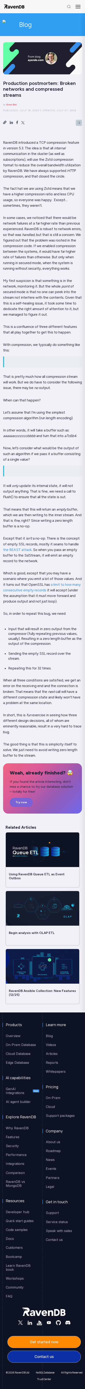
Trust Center (44, 1379)
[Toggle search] (68, 6)
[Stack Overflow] (39, 1322)
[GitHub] (58, 1322)
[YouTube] (48, 1322)
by (10, 104)
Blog (25, 25)
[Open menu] (78, 7)
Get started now (44, 1342)
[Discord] (67, 1322)
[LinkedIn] (29, 1322)
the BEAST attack (17, 550)
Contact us (44, 1356)
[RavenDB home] (14, 7)
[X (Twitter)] (20, 1322)
